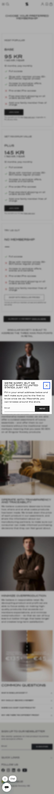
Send (42, 408)
